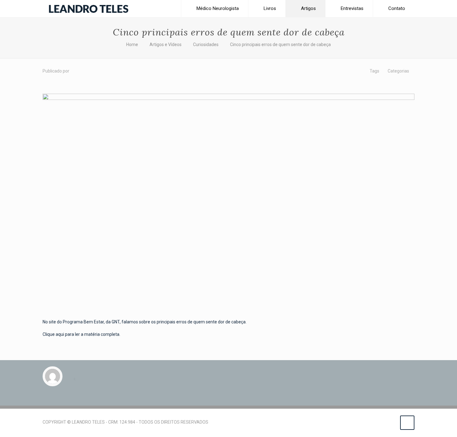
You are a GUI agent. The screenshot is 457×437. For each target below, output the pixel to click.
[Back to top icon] (407, 423)
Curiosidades (206, 44)
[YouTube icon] (385, 422)
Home (132, 44)
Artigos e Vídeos (166, 44)
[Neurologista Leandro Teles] (88, 8)
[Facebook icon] (378, 422)
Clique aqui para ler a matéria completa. (81, 334)
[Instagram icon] (391, 422)
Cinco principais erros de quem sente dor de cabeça (280, 44)
